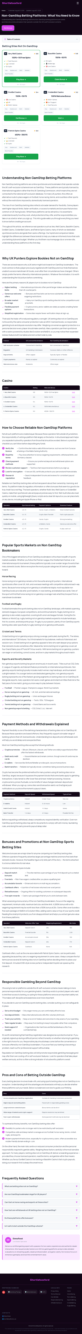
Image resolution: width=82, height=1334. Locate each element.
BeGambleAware (30, 1292)
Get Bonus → (21, 118)
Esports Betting (71, 1300)
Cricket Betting (71, 1303)
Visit (73, 392)
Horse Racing (71, 1294)
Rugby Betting (71, 1306)
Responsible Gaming (57, 1300)
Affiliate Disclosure (56, 1303)
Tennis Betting (71, 1297)
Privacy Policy (55, 1291)
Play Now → (21, 79)
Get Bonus (8, 28)
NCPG (42, 1292)
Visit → (61, 118)
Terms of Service (55, 1294)
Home (69, 1291)
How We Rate (54, 1297)
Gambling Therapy (14, 1292)
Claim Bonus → (61, 79)
